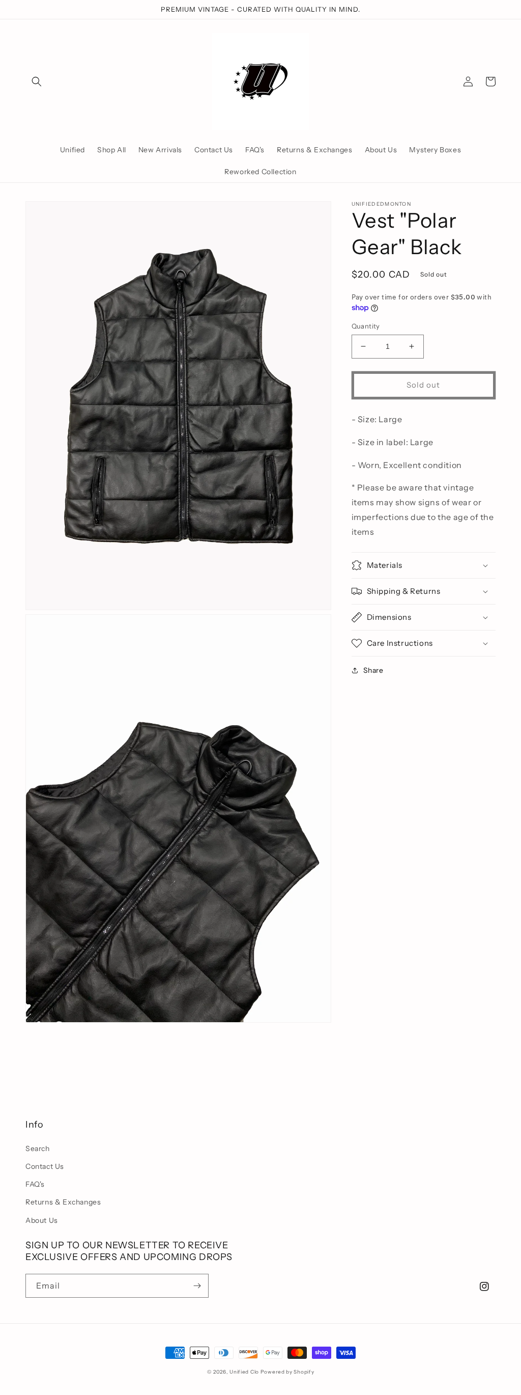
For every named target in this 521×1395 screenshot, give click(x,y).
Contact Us (44, 1166)
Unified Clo (244, 1372)
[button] (36, 81)
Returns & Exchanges (63, 1202)
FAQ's (35, 1184)
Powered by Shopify (287, 1372)
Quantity (366, 326)
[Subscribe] (197, 1286)
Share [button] (373, 670)
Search (37, 1148)
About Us (41, 1220)
